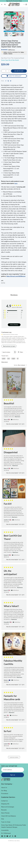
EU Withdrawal (6, 833)
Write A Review (14, 324)
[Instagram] (5, 836)
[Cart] (26, 4)
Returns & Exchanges (7, 807)
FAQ (2, 819)
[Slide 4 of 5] (18, 34)
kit (17, 358)
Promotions (4, 793)
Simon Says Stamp (16, 840)
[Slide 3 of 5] (14, 34)
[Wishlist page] (24, 4)
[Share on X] (8, 81)
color (8, 358)
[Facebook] (2, 836)
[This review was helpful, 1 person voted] (19, 559)
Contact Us (4, 801)
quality (3, 358)
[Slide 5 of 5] (21, 34)
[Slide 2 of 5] (10, 34)
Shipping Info (5, 804)
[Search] (5, 4)
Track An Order (5, 822)
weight (13, 358)
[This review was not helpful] (22, 473)
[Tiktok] (10, 836)
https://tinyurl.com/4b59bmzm (15, 276)
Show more (4, 362)
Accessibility (5, 830)
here (15, 183)
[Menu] (1, 4)
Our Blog (4, 790)
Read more (17, 416)
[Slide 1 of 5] (6, 34)
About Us (4, 787)
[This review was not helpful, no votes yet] (22, 424)
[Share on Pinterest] (10, 81)
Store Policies (5, 813)
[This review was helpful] (19, 424)
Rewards (4, 810)
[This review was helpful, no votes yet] (19, 748)
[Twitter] (13, 836)
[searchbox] (7, 352)
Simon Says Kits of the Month (10, 60)
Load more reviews (14, 757)
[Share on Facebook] (6, 81)
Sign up (12, 775)
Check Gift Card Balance (8, 816)
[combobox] (20, 365)
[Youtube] (7, 836)
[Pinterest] (15, 836)
